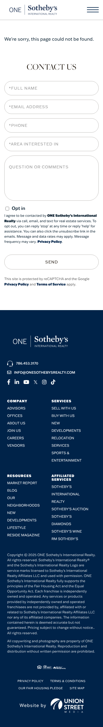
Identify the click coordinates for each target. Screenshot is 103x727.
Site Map (77, 688)
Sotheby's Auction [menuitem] (70, 509)
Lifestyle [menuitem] (16, 528)
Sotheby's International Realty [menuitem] (66, 494)
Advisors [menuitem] (16, 408)
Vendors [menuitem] (16, 446)
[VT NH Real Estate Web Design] (67, 705)
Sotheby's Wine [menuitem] (67, 531)
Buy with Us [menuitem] (63, 416)
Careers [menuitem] (15, 438)
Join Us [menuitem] (14, 431)
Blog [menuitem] (12, 490)
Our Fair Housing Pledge (41, 688)
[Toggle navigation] (93, 9)
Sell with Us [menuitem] (64, 408)
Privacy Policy (49, 242)
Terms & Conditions (68, 681)
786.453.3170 (27, 363)
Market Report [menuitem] (22, 483)
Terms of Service (51, 284)
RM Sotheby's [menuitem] (65, 539)
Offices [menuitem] (14, 416)
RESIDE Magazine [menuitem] (23, 535)
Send (51, 262)
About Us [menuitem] (16, 423)
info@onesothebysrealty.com (44, 373)
